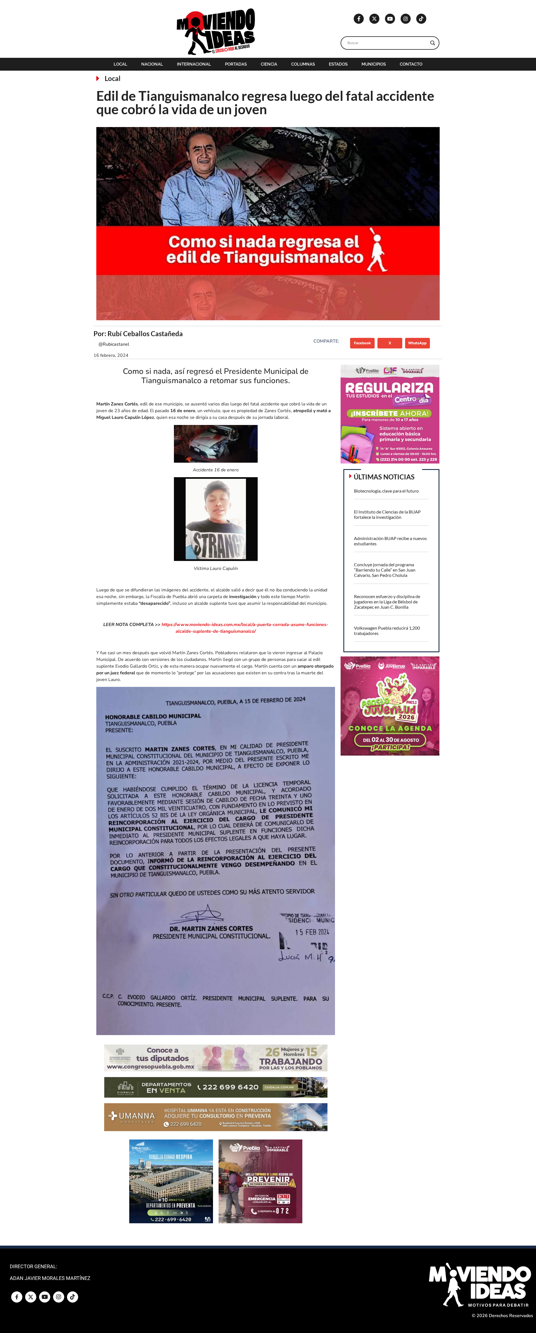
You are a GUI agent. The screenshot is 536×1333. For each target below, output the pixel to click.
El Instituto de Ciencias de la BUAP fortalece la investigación (387, 514)
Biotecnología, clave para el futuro (386, 490)
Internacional (194, 64)
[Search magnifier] (433, 43)
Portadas (236, 64)
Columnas (303, 64)
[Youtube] (390, 19)
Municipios (374, 64)
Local (120, 64)
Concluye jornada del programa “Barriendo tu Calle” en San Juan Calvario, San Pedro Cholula (384, 570)
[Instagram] (406, 19)
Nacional (152, 64)
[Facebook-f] (359, 19)
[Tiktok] (421, 19)
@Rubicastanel (114, 344)
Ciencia (269, 64)
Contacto (411, 64)
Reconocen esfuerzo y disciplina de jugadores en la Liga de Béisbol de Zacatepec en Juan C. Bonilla (387, 602)
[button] (362, 343)
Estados (338, 64)
